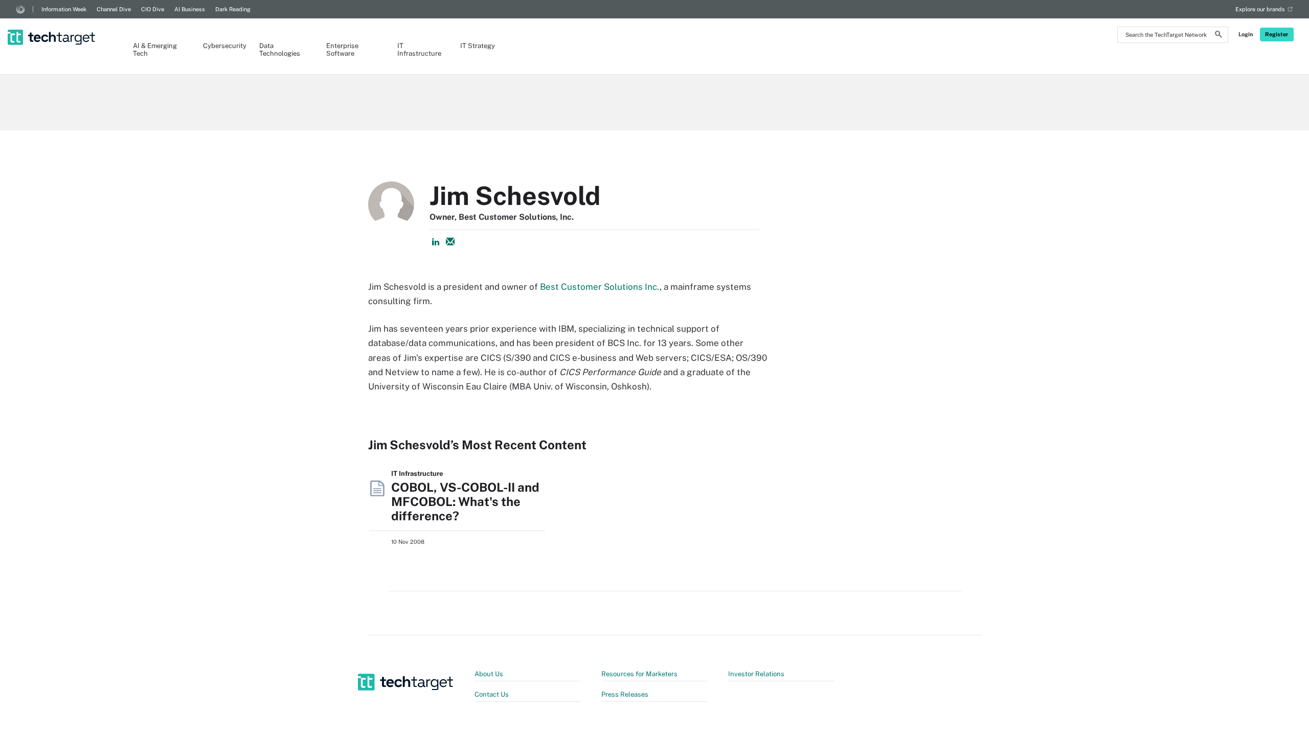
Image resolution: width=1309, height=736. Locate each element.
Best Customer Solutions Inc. (600, 287)
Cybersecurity (221, 46)
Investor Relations (756, 674)
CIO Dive (152, 9)
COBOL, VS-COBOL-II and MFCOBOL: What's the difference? (465, 501)
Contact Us (492, 694)
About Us (489, 674)
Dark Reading (233, 9)
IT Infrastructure (418, 49)
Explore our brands (1260, 9)
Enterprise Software (342, 49)
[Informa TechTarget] (20, 9)
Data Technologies (279, 49)
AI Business (189, 9)
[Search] (1218, 35)
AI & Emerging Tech (155, 49)
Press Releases (624, 694)
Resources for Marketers (639, 674)
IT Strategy (477, 46)
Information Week (63, 9)
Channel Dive (114, 9)
